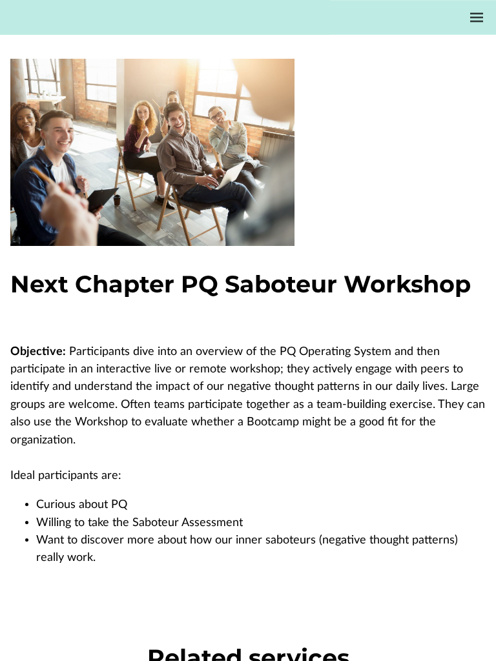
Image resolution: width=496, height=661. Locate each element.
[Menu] (476, 17)
